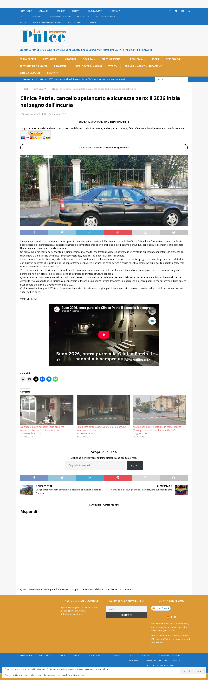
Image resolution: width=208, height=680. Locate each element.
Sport (22, 16)
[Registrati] (189, 11)
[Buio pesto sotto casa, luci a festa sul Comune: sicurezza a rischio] (103, 410)
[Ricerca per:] (171, 79)
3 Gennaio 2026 (32, 114)
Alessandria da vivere (60, 16)
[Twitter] (176, 11)
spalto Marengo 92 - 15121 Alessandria (80, 607)
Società (75, 11)
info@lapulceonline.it (71, 614)
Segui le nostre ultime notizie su (104, 147)
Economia (115, 11)
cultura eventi (94, 11)
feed (173, 617)
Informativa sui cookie (76, 675)
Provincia (82, 16)
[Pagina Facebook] (170, 11)
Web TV (23, 22)
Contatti (94, 22)
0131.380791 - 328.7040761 (74, 610)
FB (45, 114)
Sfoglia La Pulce (76, 22)
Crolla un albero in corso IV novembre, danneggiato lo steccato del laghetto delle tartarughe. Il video (170, 627)
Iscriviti (134, 465)
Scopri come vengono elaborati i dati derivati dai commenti (102, 589)
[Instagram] (182, 11)
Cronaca (61, 11)
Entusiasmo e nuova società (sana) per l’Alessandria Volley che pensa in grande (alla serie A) (171, 639)
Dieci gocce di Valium (105, 16)
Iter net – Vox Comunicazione (46, 22)
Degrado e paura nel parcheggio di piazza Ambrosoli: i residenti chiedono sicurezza (42, 428)
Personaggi (37, 16)
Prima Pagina (26, 11)
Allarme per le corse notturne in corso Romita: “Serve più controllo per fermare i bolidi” (157, 428)
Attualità (43, 11)
